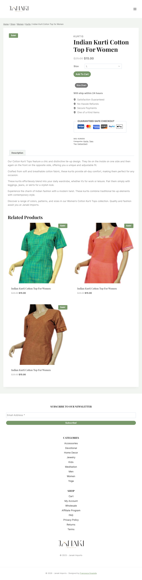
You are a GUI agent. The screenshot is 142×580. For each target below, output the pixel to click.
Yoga (71, 481)
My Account (71, 501)
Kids (71, 462)
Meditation (71, 466)
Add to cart (82, 74)
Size (76, 66)
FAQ (71, 515)
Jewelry (71, 457)
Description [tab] (17, 153)
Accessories (71, 443)
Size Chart (81, 85)
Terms (71, 529)
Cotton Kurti (82, 144)
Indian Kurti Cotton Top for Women (31, 288)
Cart (71, 496)
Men (71, 471)
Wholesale (71, 505)
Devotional (71, 448)
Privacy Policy (71, 519)
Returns (71, 524)
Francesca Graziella (88, 573)
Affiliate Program (71, 510)
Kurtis (78, 36)
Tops (91, 141)
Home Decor (71, 452)
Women (71, 476)
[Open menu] (136, 9)
